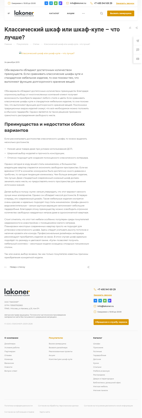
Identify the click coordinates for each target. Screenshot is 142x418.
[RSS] (130, 27)
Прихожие (98, 347)
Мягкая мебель (100, 386)
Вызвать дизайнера (58, 347)
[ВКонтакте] (46, 3)
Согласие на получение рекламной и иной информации (108, 406)
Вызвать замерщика (120, 13)
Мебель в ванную (101, 371)
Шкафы (96, 343)
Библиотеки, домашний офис (107, 382)
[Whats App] (56, 3)
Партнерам (9, 351)
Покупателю (56, 338)
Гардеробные (99, 355)
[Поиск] (101, 13)
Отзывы (8, 355)
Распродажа (99, 375)
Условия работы (12, 347)
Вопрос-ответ (10, 371)
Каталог (97, 338)
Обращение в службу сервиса (111, 322)
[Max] (60, 3)
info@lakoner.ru (78, 3)
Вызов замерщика (57, 343)
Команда (8, 359)
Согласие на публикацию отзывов (19, 412)
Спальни (97, 367)
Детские (97, 359)
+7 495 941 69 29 (103, 3)
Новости (8, 367)
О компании (11, 338)
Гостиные (97, 351)
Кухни (96, 363)
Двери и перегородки (103, 379)
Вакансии (9, 363)
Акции (52, 355)
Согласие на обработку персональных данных (58, 406)
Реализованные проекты (60, 351)
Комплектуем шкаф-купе (60, 359)
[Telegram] (51, 3)
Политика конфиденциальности (18, 406)
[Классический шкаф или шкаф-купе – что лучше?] (47, 53)
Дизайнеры (9, 343)
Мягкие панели (100, 390)
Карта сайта (45, 412)
